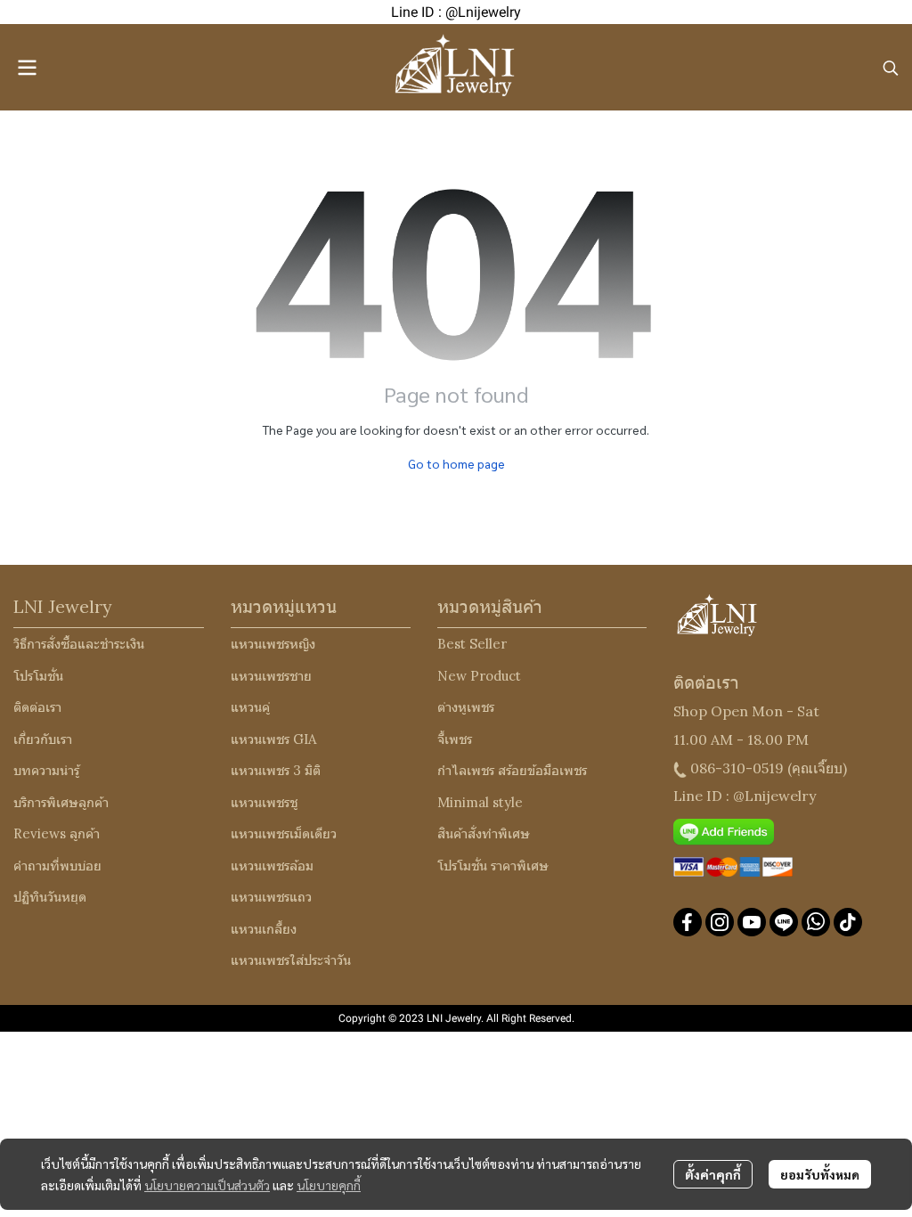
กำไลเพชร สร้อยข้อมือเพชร (512, 770)
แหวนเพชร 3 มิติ (276, 770)
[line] (784, 922)
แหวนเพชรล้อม (272, 865)
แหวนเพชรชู (264, 802)
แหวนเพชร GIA (273, 739)
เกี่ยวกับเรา (42, 739)
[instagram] (719, 922)
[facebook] (687, 922)
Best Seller (472, 643)
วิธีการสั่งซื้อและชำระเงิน (78, 643)
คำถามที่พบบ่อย (57, 865)
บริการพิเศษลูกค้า (61, 802)
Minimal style (480, 802)
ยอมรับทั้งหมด (819, 1174)
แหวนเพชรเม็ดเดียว (284, 833)
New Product (479, 675)
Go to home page (456, 463)
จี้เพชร (454, 739)
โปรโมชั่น (38, 675)
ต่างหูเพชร (465, 706)
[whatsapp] (816, 922)
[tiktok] (848, 922)
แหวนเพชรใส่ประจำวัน (291, 960)
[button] (890, 67)
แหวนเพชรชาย (271, 675)
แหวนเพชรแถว (271, 896)
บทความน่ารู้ (46, 770)
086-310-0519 (737, 768)
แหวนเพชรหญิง (273, 643)
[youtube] (751, 922)
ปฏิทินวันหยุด (49, 896)
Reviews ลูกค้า (56, 833)
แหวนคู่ (250, 706)
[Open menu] (27, 68)
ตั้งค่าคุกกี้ (713, 1174)
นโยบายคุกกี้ (329, 1185)
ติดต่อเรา (37, 706)
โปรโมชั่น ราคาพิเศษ (493, 865)
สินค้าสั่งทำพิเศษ (483, 833)
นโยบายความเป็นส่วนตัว (207, 1185)
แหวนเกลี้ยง (264, 928)
